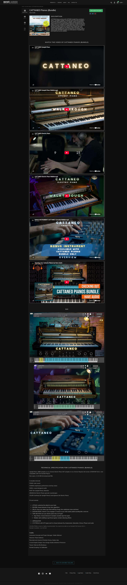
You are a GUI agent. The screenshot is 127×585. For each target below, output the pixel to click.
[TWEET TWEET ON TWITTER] (93, 14)
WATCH (24, 18)
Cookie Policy (88, 573)
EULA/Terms (96, 573)
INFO (25, 24)
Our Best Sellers (28, 6)
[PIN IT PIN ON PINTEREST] (95, 14)
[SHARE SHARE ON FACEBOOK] (90, 14)
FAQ (66, 573)
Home (23, 6)
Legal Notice (80, 573)
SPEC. (25, 30)
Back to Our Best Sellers (64, 562)
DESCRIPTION (24, 12)
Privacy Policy (73, 573)
